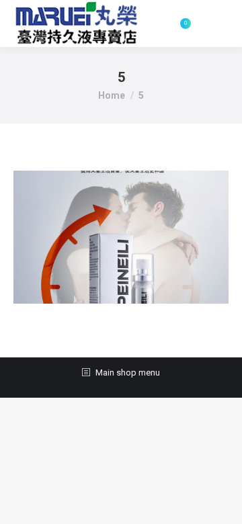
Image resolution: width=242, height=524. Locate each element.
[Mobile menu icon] (216, 23)
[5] (121, 237)
